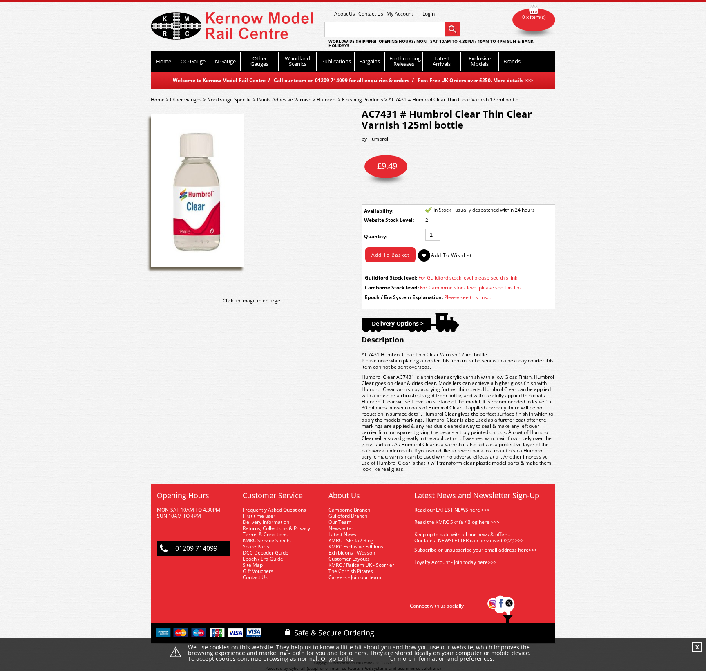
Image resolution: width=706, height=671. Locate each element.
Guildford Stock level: (391, 277)
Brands (512, 61)
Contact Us (370, 13)
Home (163, 61)
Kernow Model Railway (232, 26)
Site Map (253, 564)
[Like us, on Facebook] (501, 605)
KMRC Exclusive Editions (355, 546)
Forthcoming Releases (405, 61)
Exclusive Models (480, 61)
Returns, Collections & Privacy (276, 528)
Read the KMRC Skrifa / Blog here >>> (456, 522)
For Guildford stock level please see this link (467, 277)
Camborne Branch (349, 509)
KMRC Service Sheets (267, 540)
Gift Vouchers (258, 571)
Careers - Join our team (354, 577)
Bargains (369, 61)
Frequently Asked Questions (274, 509)
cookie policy (371, 658)
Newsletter (340, 528)
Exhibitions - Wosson (351, 552)
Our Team (339, 522)
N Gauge (225, 61)
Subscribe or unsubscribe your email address (475, 549)
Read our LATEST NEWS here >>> (452, 509)
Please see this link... (467, 297)
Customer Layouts (349, 558)
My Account (400, 13)
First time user (259, 515)
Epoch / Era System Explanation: (404, 297)
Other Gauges (259, 61)
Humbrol (327, 99)
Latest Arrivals (442, 61)
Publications (336, 61)
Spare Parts (256, 546)
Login (428, 13)
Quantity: (375, 236)
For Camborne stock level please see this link (471, 287)
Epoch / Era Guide (263, 558)
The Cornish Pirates (350, 571)
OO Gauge (193, 61)
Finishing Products (362, 99)
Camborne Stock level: (392, 287)
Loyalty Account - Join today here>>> (455, 562)
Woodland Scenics (297, 61)
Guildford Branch (347, 515)
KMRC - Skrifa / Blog (350, 540)
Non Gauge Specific (229, 99)
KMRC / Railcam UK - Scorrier (361, 564)
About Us (344, 13)
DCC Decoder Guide (266, 552)
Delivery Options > (398, 323)
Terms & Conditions (265, 534)
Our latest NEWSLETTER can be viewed (458, 540)
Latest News (342, 534)
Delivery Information (266, 522)
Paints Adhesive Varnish (284, 99)
